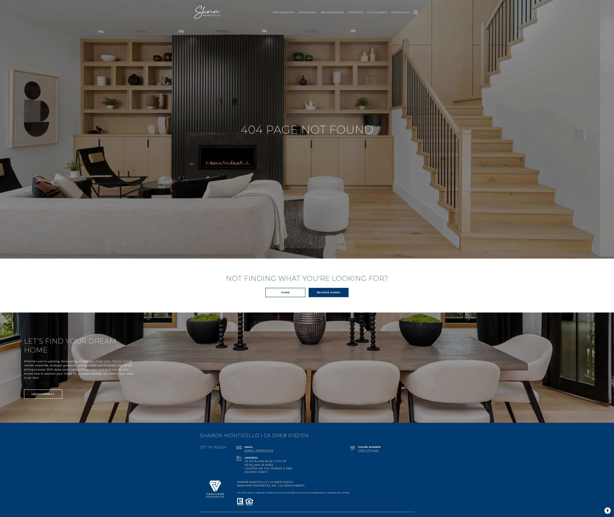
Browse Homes (328, 292)
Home (285, 292)
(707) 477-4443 (368, 450)
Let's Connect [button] (43, 394)
